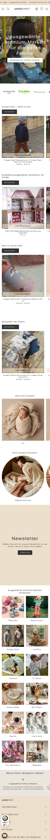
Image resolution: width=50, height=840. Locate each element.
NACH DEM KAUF (10, 814)
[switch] (5, 825)
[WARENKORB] (46, 9)
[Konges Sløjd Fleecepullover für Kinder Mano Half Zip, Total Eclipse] (23, 137)
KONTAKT (6, 822)
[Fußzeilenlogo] (7, 800)
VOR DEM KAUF (9, 807)
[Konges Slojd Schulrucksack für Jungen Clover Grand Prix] (23, 352)
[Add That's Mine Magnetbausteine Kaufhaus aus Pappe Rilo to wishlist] (41, 189)
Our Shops (7, 829)
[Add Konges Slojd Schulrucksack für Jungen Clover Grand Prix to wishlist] (41, 333)
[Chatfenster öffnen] (4, 835)
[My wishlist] (41, 8)
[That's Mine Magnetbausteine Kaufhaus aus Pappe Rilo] (23, 208)
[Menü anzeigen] (3, 9)
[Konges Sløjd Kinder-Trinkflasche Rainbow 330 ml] (23, 276)
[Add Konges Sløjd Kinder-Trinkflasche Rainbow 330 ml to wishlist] (41, 257)
